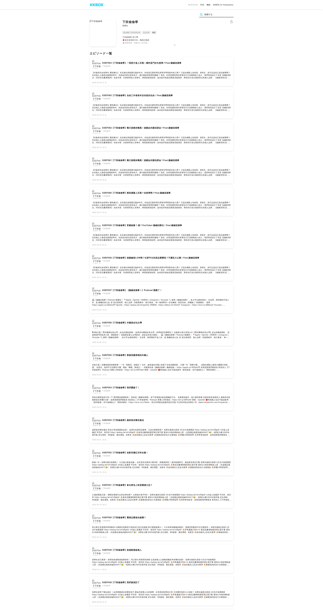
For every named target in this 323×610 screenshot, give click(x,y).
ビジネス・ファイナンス (131, 32)
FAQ (202, 4)
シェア (231, 22)
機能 (208, 4)
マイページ (193, 4)
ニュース (146, 32)
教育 (153, 32)
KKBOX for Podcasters (223, 4)
